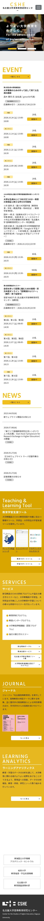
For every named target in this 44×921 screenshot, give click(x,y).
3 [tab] (32, 48)
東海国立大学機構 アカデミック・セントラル (22, 860)
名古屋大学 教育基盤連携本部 (22, 884)
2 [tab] (22, 48)
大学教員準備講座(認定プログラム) (25, 664)
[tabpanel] (22, 32)
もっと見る (24, 738)
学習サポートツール (25, 564)
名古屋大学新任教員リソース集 (24, 657)
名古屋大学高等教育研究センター (18, 7)
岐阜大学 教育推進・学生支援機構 (22, 872)
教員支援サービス (25, 651)
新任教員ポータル (25, 646)
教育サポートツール (25, 559)
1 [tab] (12, 48)
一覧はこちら (15, 76)
